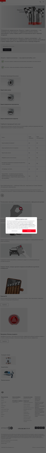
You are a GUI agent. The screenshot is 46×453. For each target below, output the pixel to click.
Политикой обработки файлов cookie (27, 224)
